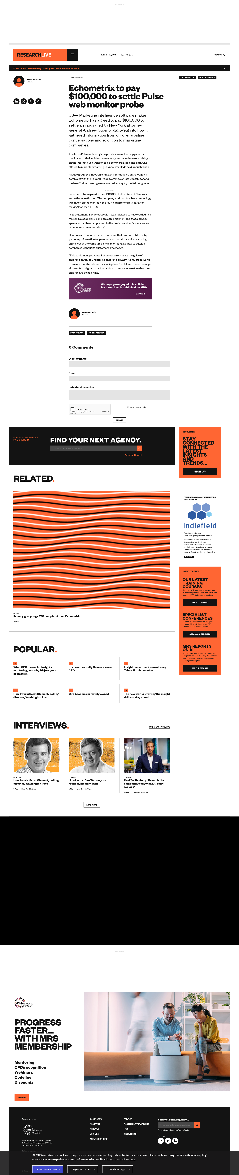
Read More (140, 294)
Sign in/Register (127, 55)
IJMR (126, 1129)
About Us (94, 1129)
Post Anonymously (136, 407)
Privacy (128, 1119)
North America (96, 333)
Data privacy (77, 333)
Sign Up (200, 471)
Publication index (99, 1139)
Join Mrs (94, 1134)
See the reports (200, 668)
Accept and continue (46, 1169)
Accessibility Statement (136, 1124)
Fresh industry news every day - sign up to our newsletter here (46, 68)
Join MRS (21, 1097)
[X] (24, 103)
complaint (75, 179)
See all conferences (199, 634)
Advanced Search (133, 454)
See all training (200, 602)
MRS (114, 55)
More (159, 727)
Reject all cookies (82, 1169)
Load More (91, 805)
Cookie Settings (117, 1169)
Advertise (95, 1124)
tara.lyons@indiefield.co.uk (200, 535)
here (132, 1159)
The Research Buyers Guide (25, 438)
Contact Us (96, 1119)
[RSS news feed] (31, 103)
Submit (119, 420)
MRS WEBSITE (130, 1134)
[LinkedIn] (16, 103)
